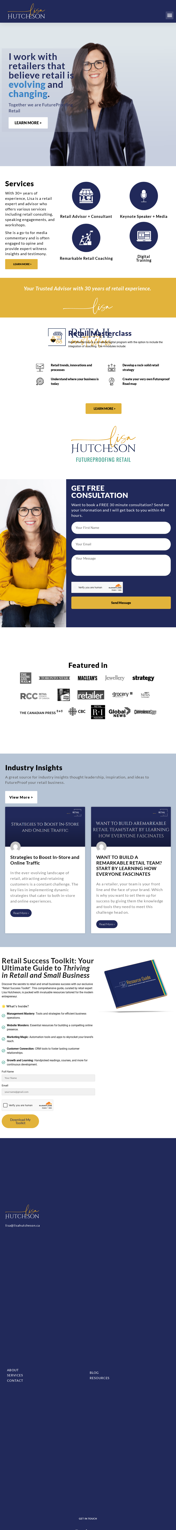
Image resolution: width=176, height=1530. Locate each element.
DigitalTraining (143, 258)
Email (5, 1085)
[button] (169, 15)
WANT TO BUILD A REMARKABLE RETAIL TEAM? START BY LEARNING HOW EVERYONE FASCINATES (129, 865)
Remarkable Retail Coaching (86, 258)
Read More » (21, 913)
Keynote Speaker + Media (144, 216)
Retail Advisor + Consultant (86, 216)
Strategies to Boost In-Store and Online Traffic (44, 859)
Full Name (8, 1071)
